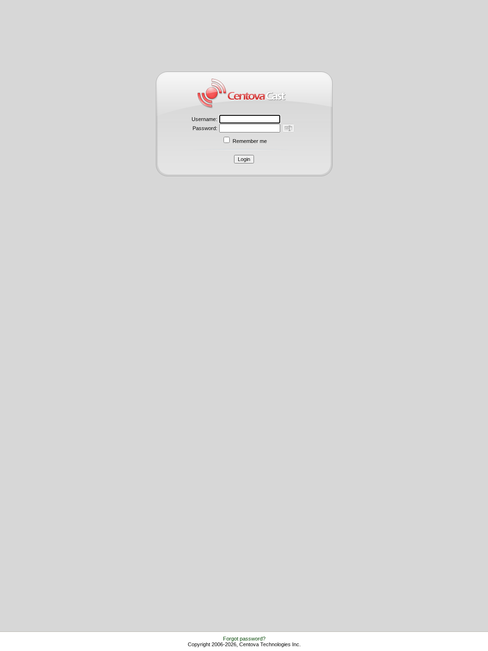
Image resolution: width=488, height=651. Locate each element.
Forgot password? (244, 638)
